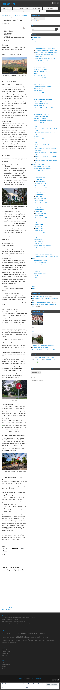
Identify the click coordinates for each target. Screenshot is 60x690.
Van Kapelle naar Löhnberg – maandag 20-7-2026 (45, 48)
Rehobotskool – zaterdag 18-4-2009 (42, 252)
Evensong (30, 633)
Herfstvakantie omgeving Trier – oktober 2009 (43, 120)
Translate (41, 20)
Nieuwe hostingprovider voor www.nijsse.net (41, 302)
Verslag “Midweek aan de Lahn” (38, 296)
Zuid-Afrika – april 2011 (38, 243)
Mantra (33, 678)
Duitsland (11, 633)
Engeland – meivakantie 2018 (40, 94)
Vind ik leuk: (6, 40)
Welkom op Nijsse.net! (36, 37)
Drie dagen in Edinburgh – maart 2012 (41, 114)
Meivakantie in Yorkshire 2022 (40, 77)
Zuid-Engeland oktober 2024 (39, 67)
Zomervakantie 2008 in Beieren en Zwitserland (43, 122)
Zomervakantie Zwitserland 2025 (40, 65)
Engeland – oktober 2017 (39, 97)
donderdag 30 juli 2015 (39, 228)
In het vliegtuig (37, 277)
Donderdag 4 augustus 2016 (40, 175)
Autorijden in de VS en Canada (40, 284)
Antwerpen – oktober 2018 (39, 92)
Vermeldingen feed (6, 664)
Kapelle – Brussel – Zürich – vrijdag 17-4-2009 (44, 249)
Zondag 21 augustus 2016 (40, 211)
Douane (35, 279)
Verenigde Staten (17, 640)
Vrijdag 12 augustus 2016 (40, 192)
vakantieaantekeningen (8, 640)
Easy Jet (15, 633)
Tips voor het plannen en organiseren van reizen (21, 11)
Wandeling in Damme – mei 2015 (40, 101)
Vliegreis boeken (37, 271)
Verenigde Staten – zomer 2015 (40, 222)
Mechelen (52, 633)
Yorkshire (44, 640)
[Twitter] (58, 3)
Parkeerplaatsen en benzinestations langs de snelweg (15, 38)
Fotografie (5, 11)
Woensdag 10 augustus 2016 (41, 187)
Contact (43, 11)
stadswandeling (35, 637)
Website (40, 640)
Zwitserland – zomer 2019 (39, 88)
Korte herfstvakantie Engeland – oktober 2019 (43, 86)
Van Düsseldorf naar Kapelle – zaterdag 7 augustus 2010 (18, 623)
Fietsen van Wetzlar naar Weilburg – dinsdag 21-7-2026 (46, 50)
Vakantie (45, 637)
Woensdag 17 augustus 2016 (41, 202)
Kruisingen (8, 36)
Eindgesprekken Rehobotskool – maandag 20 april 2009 (46, 256)
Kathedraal (42, 633)
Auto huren (36, 275)
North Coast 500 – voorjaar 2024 (40, 71)
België (3, 633)
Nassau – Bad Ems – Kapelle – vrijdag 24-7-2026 (45, 58)
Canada (8, 633)
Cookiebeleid (33, 687)
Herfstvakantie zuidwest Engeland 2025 (42, 62)
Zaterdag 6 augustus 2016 (40, 179)
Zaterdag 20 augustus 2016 (40, 209)
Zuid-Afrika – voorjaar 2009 (39, 247)
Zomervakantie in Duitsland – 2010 (41, 116)
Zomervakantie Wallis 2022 (39, 75)
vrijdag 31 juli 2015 (39, 230)
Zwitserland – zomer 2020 (39, 84)
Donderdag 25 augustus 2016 (41, 219)
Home (4, 8)
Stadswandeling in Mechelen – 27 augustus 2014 (43, 107)
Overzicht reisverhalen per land (21, 8)
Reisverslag (20, 637)
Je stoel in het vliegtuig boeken (40, 273)
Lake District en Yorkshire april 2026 (41, 60)
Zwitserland (13, 642)
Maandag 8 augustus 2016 (40, 183)
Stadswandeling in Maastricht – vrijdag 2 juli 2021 (16, 621)
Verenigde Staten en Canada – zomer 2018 (42, 168)
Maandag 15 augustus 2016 (40, 198)
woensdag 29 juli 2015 (39, 226)
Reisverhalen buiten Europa (50, 8)
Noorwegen (9, 637)
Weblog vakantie (5, 651)
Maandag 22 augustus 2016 (40, 213)
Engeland (24, 633)
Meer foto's (33, 364)
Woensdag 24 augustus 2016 (41, 217)
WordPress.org (5, 668)
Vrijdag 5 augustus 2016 (40, 177)
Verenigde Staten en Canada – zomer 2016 (42, 170)
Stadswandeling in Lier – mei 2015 (41, 103)
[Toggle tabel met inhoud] (24, 28)
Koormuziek (47, 633)
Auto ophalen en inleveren (39, 282)
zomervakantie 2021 (5, 642)
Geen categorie (5, 649)
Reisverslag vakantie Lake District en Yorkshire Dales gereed (44, 298)
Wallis (36, 640)
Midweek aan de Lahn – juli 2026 (40, 46)
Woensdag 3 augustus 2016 (40, 172)
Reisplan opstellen (37, 269)
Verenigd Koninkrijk (24, 640)
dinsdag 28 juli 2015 (39, 224)
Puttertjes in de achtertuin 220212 (40, 262)
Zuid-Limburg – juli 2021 (38, 82)
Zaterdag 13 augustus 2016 (40, 194)
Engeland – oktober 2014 (39, 105)
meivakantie (4, 637)
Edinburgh (18, 633)
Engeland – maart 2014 (38, 112)
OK (56, 29)
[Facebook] (53, 3)
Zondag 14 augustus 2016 (40, 196)
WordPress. (38, 678)
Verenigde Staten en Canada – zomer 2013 (42, 237)
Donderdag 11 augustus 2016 (41, 190)
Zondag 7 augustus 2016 (40, 181)
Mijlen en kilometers (10, 31)
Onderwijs (12, 637)
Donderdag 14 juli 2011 (39, 241)
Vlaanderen (31, 640)
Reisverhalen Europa (36, 8)
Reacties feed (5, 666)
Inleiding (8, 30)
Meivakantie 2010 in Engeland (40, 118)
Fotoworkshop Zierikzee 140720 (40, 264)
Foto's (36, 633)
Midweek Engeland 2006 (39, 138)
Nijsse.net (9, 4)
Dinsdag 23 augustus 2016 (40, 215)
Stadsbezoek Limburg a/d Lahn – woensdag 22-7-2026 (46, 52)
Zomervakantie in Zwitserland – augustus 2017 (43, 99)
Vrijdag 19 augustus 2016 (40, 207)
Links (37, 11)
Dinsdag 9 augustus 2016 (40, 185)
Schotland (27, 637)
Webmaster (4, 653)
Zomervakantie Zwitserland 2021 (40, 80)
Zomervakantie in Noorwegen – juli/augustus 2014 (44, 109)
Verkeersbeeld (9, 33)
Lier (50, 633)
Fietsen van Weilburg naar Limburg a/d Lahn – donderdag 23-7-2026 (21, 617)
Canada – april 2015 (38, 234)
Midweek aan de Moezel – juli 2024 (41, 69)
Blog (10, 8)
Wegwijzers (8, 34)
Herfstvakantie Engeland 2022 (40, 73)
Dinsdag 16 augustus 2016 (40, 200)
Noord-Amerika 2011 (38, 239)
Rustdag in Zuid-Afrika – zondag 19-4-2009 (43, 254)
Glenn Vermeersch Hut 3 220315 (40, 260)
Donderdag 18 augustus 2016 (41, 205)
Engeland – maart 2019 (38, 90)
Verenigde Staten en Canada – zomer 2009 (42, 245)
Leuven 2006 (36, 136)
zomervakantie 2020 (50, 640)
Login (3, 662)
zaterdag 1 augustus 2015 (40, 232)
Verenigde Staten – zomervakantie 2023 (42, 166)
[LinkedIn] (55, 3)
